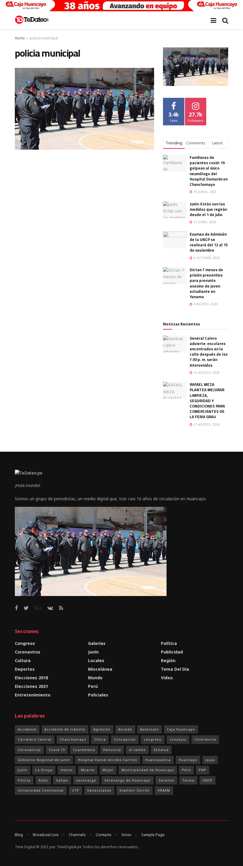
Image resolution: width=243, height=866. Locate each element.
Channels (77, 834)
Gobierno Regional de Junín (44, 760)
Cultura (23, 660)
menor (66, 770)
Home (20, 38)
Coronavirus (27, 652)
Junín (93, 652)
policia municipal (44, 38)
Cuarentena (84, 749)
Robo (43, 780)
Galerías (96, 643)
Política (169, 643)
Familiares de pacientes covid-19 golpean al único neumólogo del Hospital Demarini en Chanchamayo (209, 171)
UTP (75, 790)
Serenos (166, 780)
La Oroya (43, 770)
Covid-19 (57, 749)
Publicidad (172, 652)
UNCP (207, 780)
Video (167, 677)
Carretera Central (35, 739)
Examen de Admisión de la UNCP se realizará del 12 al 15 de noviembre (209, 242)
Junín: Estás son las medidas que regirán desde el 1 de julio (208, 209)
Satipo (62, 780)
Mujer (108, 770)
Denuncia (112, 749)
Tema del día (175, 669)
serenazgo (86, 780)
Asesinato (149, 729)
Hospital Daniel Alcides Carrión (107, 760)
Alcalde (125, 729)
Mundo (95, 677)
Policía (24, 780)
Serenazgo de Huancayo (127, 780)
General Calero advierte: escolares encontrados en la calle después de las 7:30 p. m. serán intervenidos (209, 352)
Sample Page (153, 834)
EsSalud (161, 749)
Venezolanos (99, 790)
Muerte (88, 770)
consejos (178, 739)
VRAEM (164, 790)
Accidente (27, 729)
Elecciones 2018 (31, 677)
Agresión (101, 729)
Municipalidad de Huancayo (148, 770)
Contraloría (205, 739)
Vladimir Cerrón (134, 790)
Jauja (210, 760)
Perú (93, 686)
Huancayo (188, 760)
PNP (202, 770)
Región (168, 660)
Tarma (188, 780)
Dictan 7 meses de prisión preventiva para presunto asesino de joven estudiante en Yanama (206, 283)
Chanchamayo (73, 739)
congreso (153, 739)
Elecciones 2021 (31, 686)
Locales (96, 660)
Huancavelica (158, 760)
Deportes (25, 669)
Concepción (125, 739)
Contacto (103, 834)
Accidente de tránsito (64, 729)
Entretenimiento (32, 695)
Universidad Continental (41, 790)
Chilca (100, 739)
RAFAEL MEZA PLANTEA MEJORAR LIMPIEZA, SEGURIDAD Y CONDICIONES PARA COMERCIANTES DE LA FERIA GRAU (207, 400)
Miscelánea (100, 669)
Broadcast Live (46, 834)
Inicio (126, 834)
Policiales (98, 695)
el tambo (137, 749)
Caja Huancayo (181, 729)
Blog (19, 834)
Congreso (25, 643)
